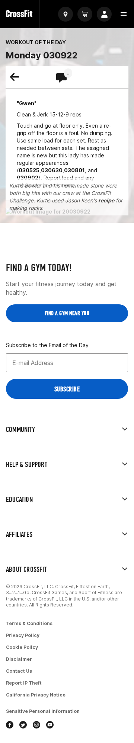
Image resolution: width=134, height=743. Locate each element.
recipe (106, 200)
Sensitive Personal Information (43, 711)
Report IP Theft (24, 683)
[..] (61, 78)
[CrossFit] (19, 14)
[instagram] (36, 725)
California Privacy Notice (36, 695)
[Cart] (84, 14)
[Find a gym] (65, 14)
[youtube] (50, 725)
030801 (74, 170)
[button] (123, 14)
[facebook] (9, 725)
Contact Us (19, 671)
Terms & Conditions (29, 623)
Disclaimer (19, 659)
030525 (29, 170)
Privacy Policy (22, 635)
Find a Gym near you (67, 313)
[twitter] (23, 725)
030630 (52, 170)
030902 (27, 177)
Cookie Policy (22, 647)
